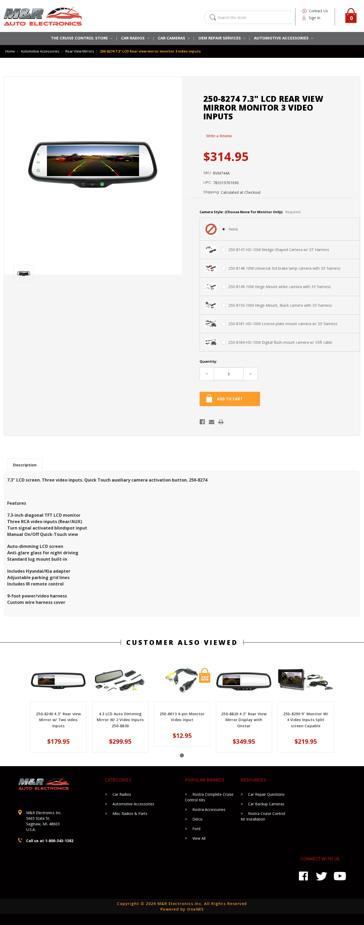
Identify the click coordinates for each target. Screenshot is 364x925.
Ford (196, 828)
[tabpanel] (58, 710)
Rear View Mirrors (79, 51)
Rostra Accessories (208, 809)
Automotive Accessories (40, 51)
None (233, 229)
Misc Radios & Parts (129, 813)
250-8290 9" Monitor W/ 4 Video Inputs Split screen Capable (305, 719)
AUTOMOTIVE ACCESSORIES (282, 38)
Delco (197, 819)
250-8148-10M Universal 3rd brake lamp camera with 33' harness (284, 268)
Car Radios (121, 794)
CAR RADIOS (133, 38)
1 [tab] (182, 755)
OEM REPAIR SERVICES (220, 38)
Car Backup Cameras (266, 803)
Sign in (314, 17)
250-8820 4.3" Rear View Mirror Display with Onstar (243, 719)
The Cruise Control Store (80, 38)
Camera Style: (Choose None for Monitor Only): (250, 211)
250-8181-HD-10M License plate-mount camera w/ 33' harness (282, 323)
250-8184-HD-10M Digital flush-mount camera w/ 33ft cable (280, 342)
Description (25, 464)
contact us (318, 10)
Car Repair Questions (266, 794)
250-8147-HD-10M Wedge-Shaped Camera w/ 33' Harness (278, 249)
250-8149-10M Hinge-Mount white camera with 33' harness (279, 286)
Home (10, 51)
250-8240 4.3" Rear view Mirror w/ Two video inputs (58, 719)
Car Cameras (172, 38)
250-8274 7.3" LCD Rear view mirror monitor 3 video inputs (150, 51)
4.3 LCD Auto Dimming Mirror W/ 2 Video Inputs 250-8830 (120, 719)
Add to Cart (204, 675)
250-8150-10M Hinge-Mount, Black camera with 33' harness (280, 305)
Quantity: (208, 361)
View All (198, 838)
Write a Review (219, 135)
